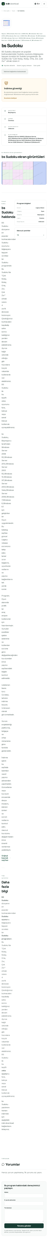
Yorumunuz (8, 1208)
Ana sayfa (6, 11)
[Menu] (44, 4)
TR (18, 235)
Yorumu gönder (24, 1226)
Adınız (6, 1192)
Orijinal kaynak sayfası (5, 858)
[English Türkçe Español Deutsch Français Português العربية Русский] (37, 4)
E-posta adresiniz (10, 1200)
